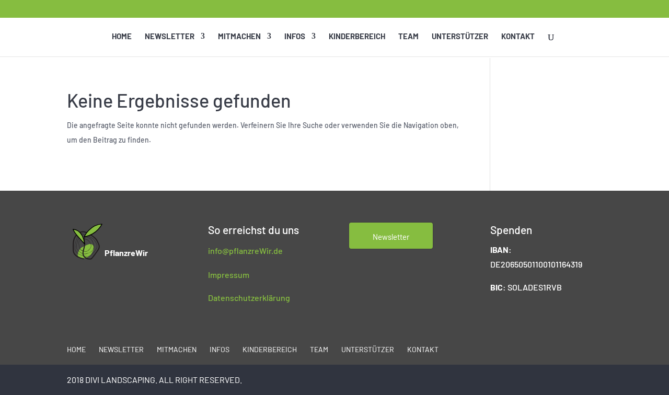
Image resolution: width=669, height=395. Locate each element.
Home (122, 36)
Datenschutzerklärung (249, 298)
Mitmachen (239, 36)
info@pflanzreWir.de (245, 250)
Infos (294, 36)
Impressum (228, 275)
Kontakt (518, 36)
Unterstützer (460, 36)
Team (408, 36)
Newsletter (169, 36)
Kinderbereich (357, 36)
